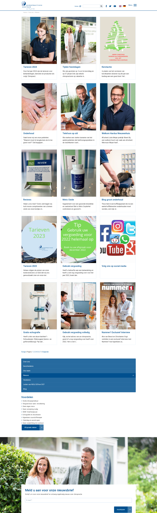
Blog (24, 383)
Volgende (45, 349)
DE (125, 5)
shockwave (37, 409)
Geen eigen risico (29, 400)
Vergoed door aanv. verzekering (34, 398)
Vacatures (26, 375)
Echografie (26, 409)
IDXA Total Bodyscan (30, 406)
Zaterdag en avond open (31, 414)
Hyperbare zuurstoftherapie (32, 412)
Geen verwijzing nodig (30, 403)
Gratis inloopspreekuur (30, 395)
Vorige (23, 349)
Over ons (26, 358)
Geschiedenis (27, 363)
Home (81, 5)
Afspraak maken (30, 421)
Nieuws (25, 371)
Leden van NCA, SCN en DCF (33, 379)
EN (121, 5)
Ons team (26, 367)
